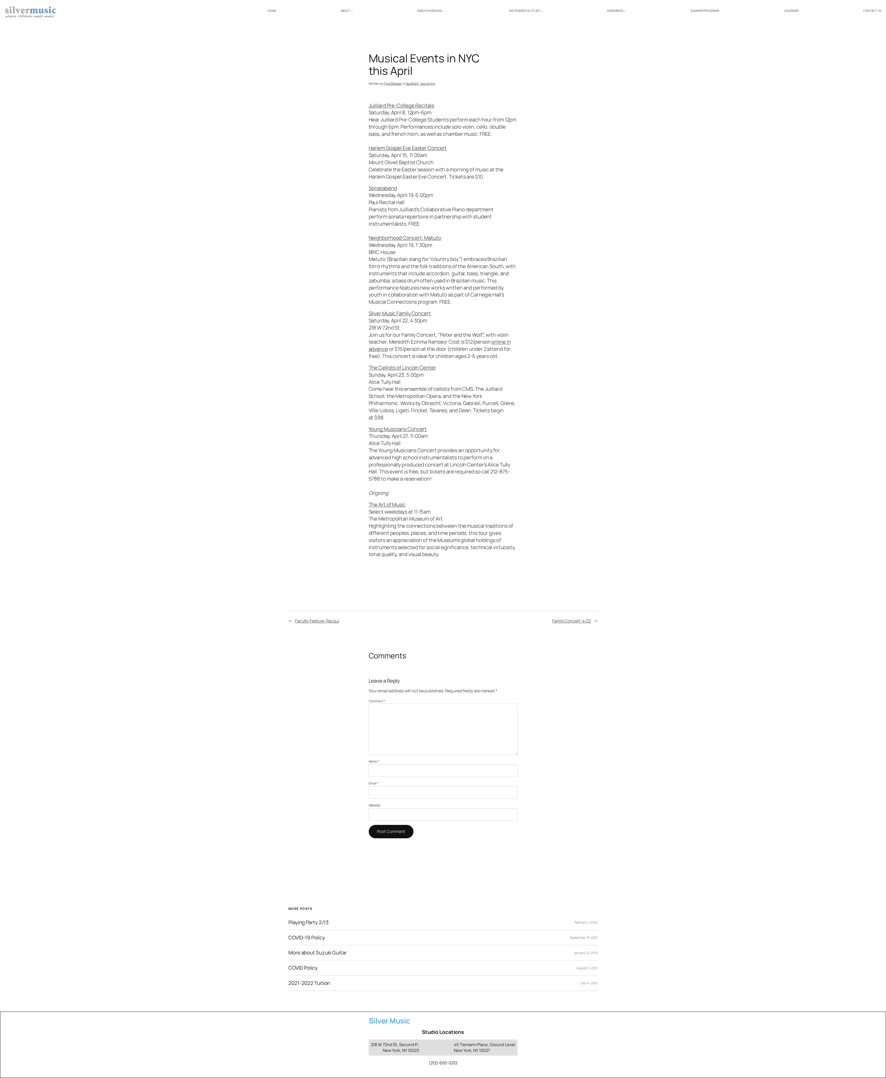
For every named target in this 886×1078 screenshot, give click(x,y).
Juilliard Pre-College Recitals (401, 105)
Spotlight (412, 83)
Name (374, 761)
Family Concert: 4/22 (571, 621)
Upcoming (427, 83)
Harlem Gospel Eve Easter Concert (408, 148)
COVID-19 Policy (306, 938)
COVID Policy (303, 968)
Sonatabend (383, 188)
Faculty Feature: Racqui (317, 621)
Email (373, 783)
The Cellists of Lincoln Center (402, 367)
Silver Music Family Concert (400, 313)
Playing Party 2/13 (308, 922)
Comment (377, 701)
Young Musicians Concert (398, 429)
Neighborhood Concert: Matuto (405, 237)
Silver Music (389, 1021)
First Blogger (393, 83)
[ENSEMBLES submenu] (625, 11)
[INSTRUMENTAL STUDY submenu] (541, 11)
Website (374, 805)
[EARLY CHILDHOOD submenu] (443, 11)
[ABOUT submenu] (352, 11)
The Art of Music (387, 504)
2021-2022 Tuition (309, 983)
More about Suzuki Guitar (317, 953)
